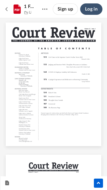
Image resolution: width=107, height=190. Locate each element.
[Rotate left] (74, 162)
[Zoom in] (63, 162)
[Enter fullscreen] (95, 162)
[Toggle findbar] (11, 162)
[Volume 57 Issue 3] (24, 13)
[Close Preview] (6, 9)
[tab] (7, 183)
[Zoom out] (44, 162)
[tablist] (8, 183)
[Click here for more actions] (45, 9)
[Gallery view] (85, 162)
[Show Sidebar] (98, 183)
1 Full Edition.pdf (29, 6)
